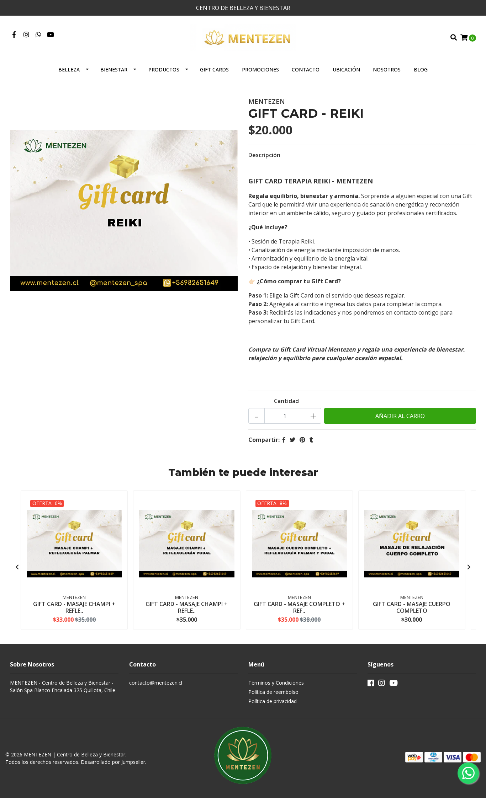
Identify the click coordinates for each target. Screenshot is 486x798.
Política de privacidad (272, 701)
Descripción (264, 155)
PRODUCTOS (163, 69)
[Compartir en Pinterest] (302, 440)
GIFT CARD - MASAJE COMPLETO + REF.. (299, 607)
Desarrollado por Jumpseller (113, 762)
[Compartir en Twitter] (292, 440)
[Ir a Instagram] (26, 35)
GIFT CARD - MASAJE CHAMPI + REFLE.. (74, 607)
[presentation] (17, 567)
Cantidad (286, 401)
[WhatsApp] (39, 35)
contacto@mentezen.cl (155, 682)
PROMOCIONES (260, 69)
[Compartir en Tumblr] (311, 440)
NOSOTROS (387, 69)
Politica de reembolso (273, 692)
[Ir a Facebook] (14, 35)
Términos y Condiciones (276, 682)
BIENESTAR (113, 69)
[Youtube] (50, 35)
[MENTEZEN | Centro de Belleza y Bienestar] (243, 37)
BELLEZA (69, 69)
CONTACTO (305, 69)
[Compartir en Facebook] (283, 440)
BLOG (421, 69)
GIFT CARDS (214, 69)
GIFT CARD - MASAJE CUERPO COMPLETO (411, 607)
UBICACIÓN (346, 69)
